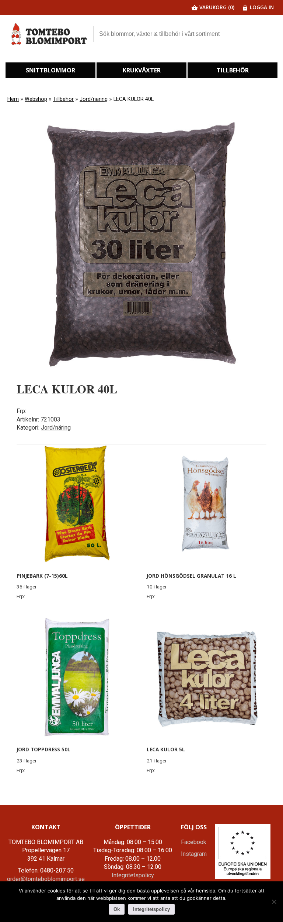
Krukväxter (142, 70)
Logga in (261, 7)
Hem (13, 99)
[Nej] (273, 901)
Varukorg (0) (216, 7)
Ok (116, 909)
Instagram (194, 853)
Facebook (193, 842)
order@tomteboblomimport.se (46, 878)
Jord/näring (94, 99)
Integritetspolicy (133, 875)
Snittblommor (50, 70)
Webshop (36, 99)
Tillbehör (233, 70)
